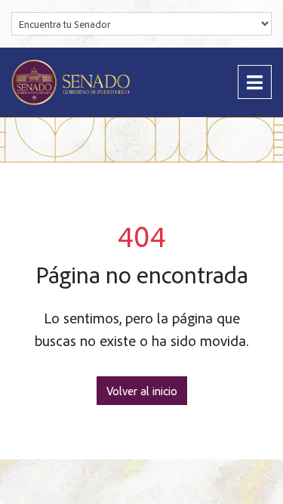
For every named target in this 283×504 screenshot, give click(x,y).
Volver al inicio (141, 390)
